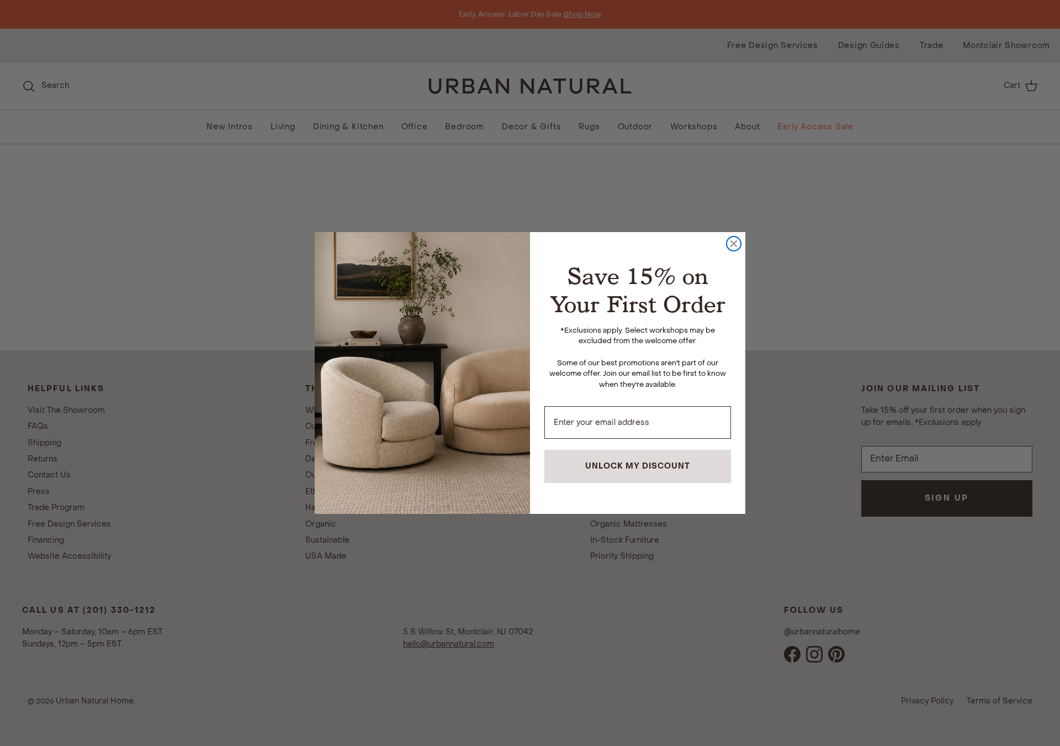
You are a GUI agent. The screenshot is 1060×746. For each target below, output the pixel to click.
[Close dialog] (734, 244)
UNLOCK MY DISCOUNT (637, 466)
